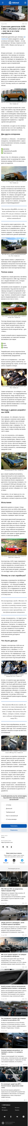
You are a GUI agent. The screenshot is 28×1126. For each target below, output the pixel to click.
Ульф (2, 837)
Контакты (17, 1107)
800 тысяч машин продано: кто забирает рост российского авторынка (13, 955)
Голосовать (14, 826)
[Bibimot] (14, 2)
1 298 (25, 967)
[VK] (17, 1117)
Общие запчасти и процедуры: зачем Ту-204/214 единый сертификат (12, 923)
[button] (3, 847)
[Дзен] (23, 1117)
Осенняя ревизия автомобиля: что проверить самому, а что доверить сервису (12, 1052)
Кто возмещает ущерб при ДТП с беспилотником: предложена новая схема (12, 1085)
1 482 (25, 935)
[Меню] (2, 2)
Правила (17, 1110)
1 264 (25, 999)
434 (26, 1030)
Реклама (4, 1107)
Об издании (5, 1110)
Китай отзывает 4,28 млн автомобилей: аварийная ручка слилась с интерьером (13, 987)
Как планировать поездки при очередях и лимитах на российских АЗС (13, 1019)
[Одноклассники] (11, 1117)
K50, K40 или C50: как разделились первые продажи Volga (12, 889)
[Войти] (25, 2)
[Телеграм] (4, 1117)
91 (26, 1100)
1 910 (25, 903)
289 (26, 1064)
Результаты (14, 830)
